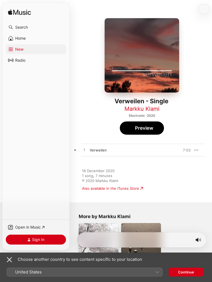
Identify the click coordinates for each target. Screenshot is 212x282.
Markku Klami (142, 108)
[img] (19, 12)
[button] (36, 27)
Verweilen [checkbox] (98, 150)
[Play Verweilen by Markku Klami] (84, 150)
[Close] (9, 259)
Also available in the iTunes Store (110, 188)
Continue (186, 272)
